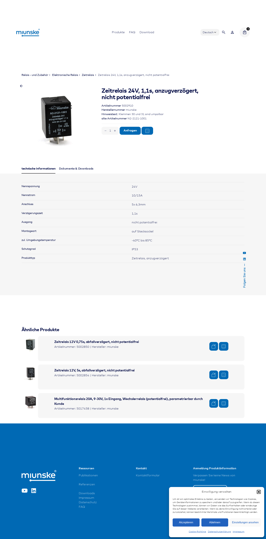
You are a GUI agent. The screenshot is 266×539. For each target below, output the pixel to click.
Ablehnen (214, 522)
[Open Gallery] (70, 107)
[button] (259, 492)
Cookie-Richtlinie (197, 532)
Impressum (238, 532)
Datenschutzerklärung (219, 532)
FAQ (82, 507)
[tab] (39, 173)
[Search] (223, 32)
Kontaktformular (148, 475)
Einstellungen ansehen (245, 522)
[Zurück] (21, 86)
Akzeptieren (186, 522)
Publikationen (88, 475)
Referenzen (87, 484)
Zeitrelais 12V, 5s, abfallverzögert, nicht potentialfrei (94, 370)
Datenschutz (88, 502)
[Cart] (245, 32)
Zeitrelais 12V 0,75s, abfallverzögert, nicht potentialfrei (96, 342)
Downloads (87, 493)
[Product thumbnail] (31, 345)
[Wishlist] (232, 32)
